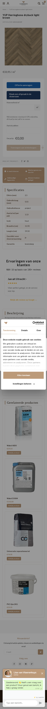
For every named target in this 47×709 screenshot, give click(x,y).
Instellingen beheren (22, 384)
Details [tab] (24, 330)
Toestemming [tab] (9, 330)
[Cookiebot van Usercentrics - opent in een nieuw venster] (33, 323)
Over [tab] (39, 330)
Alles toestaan (23, 375)
